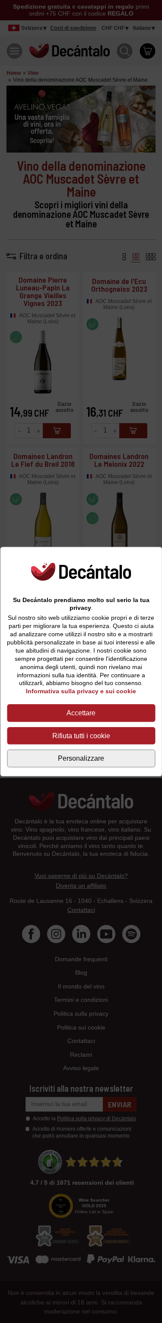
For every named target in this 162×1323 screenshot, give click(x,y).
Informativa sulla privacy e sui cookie (81, 691)
